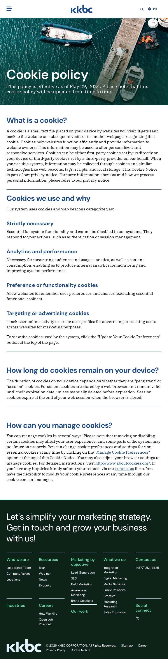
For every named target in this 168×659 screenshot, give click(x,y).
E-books (45, 585)
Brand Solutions (82, 601)
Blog (42, 568)
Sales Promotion (114, 612)
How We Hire (48, 614)
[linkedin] (137, 624)
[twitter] (138, 619)
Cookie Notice (80, 650)
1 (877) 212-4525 (147, 568)
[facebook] (147, 619)
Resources (48, 559)
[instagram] (146, 624)
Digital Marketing (115, 578)
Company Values (18, 574)
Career (143, 645)
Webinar (45, 574)
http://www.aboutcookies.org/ (122, 463)
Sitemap (127, 645)
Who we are (18, 559)
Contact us (146, 559)
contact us (124, 468)
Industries (16, 605)
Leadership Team (19, 568)
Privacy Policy (55, 650)
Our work (79, 611)
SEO (74, 578)
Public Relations (114, 590)
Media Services (114, 584)
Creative (109, 596)
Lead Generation (83, 572)
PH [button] (155, 9)
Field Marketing (81, 584)
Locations (13, 579)
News (43, 579)
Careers (46, 605)
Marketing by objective (83, 562)
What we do (114, 559)
